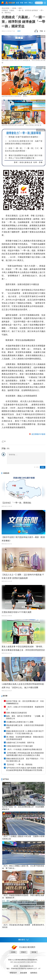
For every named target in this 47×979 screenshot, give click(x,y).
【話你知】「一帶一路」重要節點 (16, 503)
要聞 (20, 8)
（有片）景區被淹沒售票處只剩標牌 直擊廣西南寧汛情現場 (23, 926)
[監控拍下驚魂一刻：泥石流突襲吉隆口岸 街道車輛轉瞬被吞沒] (23, 794)
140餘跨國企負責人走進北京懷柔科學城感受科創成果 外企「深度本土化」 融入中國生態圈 (23, 686)
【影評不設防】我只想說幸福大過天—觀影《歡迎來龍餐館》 (23, 539)
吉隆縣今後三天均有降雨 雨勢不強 (20, 743)
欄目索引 (21, 940)
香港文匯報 (5, 8)
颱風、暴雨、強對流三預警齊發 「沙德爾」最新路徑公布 (25, 717)
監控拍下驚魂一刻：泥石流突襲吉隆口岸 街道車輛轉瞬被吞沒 (25, 702)
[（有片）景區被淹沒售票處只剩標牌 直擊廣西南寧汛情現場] (23, 912)
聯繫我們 (13, 973)
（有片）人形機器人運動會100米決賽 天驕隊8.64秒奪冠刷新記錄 (23, 837)
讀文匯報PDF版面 (38, 434)
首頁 (17, 3)
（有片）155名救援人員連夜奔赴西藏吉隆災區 (24, 749)
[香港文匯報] (3, 3)
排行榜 (5, 696)
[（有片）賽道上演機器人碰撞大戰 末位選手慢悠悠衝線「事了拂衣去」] (23, 853)
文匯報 (14, 8)
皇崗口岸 (12, 3)
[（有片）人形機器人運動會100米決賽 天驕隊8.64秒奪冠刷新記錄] (23, 823)
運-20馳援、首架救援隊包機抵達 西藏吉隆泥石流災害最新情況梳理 (25, 738)
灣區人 (30, 3)
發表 (42, 467)
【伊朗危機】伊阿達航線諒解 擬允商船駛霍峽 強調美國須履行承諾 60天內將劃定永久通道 (25, 754)
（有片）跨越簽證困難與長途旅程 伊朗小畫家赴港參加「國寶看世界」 (23, 896)
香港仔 (23, 952)
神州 (25, 3)
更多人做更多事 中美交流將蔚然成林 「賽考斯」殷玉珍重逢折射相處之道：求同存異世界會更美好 (23, 648)
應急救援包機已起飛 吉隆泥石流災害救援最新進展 (25, 726)
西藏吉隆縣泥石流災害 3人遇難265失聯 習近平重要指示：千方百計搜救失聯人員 (25, 732)
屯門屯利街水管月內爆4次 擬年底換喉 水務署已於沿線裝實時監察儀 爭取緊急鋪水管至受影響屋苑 (25, 769)
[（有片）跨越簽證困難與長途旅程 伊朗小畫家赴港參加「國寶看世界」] (23, 882)
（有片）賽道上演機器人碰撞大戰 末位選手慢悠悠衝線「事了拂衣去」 (23, 867)
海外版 (34, 952)
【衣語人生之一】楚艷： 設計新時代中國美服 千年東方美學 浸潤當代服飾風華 (23, 576)
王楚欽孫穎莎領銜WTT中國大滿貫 (16, 612)
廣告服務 (23, 973)
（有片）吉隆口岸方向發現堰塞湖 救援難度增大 (25, 708)
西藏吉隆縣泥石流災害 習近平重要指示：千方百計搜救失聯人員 (25, 760)
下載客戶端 (39, 3)
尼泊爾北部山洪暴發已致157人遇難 (19, 722)
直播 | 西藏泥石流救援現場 (16, 713)
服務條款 (33, 973)
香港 (21, 3)
